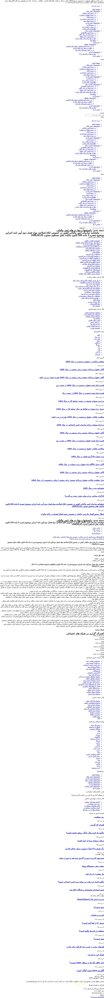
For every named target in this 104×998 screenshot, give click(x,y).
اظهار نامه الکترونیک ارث (91, 244)
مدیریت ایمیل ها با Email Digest (90, 899)
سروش (97, 354)
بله (99, 348)
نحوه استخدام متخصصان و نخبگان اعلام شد (86, 890)
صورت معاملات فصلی (92, 250)
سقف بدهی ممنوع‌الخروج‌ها (93, 866)
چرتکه (98, 741)
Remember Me (97, 993)
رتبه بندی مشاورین (93, 804)
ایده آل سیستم (95, 739)
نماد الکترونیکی (95, 304)
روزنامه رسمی (95, 322)
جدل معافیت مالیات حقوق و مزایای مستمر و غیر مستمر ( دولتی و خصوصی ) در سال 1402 (67, 480)
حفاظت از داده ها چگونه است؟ (91, 931)
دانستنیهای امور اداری (93, 23)
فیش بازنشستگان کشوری (91, 686)
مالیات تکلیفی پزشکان (92, 272)
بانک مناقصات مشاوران (92, 806)
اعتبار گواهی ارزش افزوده (91, 260)
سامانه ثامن (96, 252)
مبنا (99, 752)
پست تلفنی (96, 716)
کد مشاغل (96, 671)
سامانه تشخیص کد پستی (91, 709)
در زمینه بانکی (91, 17)
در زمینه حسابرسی (89, 21)
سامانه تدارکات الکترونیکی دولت (89, 288)
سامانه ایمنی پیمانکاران (92, 292)
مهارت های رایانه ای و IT (87, 54)
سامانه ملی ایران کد (93, 284)
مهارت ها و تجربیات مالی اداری (85, 38)
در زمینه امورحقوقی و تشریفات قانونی (79, 46)
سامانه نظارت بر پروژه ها (91, 810)
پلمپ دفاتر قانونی (94, 320)
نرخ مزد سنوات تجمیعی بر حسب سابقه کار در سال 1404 (81, 401)
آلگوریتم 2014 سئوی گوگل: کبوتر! (90, 970)
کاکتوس (97, 737)
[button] (52, 59)
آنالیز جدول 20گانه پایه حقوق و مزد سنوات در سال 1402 (81, 464)
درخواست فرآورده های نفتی (90, 298)
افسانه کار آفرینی (97, 825)
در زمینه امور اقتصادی (88, 33)
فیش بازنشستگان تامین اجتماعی (89, 684)
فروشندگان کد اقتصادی (92, 270)
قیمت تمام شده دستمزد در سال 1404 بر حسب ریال (83, 393)
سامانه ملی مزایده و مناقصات (90, 282)
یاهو (98, 335)
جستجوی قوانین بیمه (93, 661)
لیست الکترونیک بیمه (93, 669)
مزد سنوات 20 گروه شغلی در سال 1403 (87, 456)
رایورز (98, 742)
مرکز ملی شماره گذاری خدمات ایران (87, 286)
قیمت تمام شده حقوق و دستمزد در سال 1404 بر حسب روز (80, 385)
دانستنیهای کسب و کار (92, 31)
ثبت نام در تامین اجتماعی (91, 665)
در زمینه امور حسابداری (88, 19)
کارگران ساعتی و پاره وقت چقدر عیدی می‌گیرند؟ (84, 496)
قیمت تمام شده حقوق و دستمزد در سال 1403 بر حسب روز (80, 441)
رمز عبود (101, 991)
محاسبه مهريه (95, 328)
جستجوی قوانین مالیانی (92, 241)
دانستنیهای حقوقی (90, 44)
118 (98, 718)
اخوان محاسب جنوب (93, 754)
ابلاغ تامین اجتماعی (93, 673)
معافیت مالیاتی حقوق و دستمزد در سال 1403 (85, 449)
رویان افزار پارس (94, 756)
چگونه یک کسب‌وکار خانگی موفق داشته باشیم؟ (85, 833)
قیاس (98, 764)
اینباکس (97, 343)
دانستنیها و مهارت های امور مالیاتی (74, 230)
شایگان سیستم (95, 729)
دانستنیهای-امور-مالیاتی (92, 786)
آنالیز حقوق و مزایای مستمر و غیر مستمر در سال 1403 (82, 433)
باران (98, 766)
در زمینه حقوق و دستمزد (87, 15)
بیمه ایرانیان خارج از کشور (91, 682)
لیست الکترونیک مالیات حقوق (90, 262)
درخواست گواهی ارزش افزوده (89, 258)
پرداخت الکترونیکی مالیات (91, 264)
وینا (99, 760)
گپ (99, 350)
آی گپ (97, 352)
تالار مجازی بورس (94, 302)
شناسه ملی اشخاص (93, 707)
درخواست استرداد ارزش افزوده (89, 256)
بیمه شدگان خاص (94, 688)
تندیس (98, 758)
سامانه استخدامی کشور (92, 703)
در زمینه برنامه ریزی (89, 27)
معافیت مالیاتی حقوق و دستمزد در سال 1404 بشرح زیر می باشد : (77, 417)
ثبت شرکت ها (95, 324)
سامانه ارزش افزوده (93, 254)
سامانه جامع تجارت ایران (91, 290)
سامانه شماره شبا (94, 705)
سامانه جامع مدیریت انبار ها (90, 294)
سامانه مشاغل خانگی (93, 678)
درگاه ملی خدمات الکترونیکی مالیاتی (87, 242)
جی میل (97, 337)
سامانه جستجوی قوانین (92, 312)
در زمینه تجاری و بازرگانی (87, 34)
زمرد (98, 750)
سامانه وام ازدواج (94, 694)
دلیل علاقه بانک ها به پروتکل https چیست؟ (87, 963)
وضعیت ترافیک (95, 712)
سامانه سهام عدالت (93, 692)
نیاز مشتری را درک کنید (94, 874)
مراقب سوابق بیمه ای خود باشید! (90, 841)
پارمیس (97, 746)
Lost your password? (97, 997)
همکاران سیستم (94, 727)
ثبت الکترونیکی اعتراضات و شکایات (88, 246)
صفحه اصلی (96, 9)
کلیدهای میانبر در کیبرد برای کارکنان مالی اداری (85, 947)
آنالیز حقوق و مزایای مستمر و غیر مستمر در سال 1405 (82, 369)
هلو (99, 731)
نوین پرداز (96, 748)
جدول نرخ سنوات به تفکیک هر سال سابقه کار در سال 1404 (80, 409)
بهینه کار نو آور (95, 725)
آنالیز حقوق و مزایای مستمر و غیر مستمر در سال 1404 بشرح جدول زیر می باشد (71, 377)
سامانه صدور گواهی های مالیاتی (89, 274)
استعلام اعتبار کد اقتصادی (91, 268)
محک (98, 744)
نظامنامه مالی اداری (89, 29)
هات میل (97, 339)
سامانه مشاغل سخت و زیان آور (89, 676)
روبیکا (98, 345)
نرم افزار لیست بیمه (93, 663)
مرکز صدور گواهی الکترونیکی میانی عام (86, 280)
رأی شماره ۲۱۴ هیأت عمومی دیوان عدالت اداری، (84, 849)
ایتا (99, 346)
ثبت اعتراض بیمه (94, 675)
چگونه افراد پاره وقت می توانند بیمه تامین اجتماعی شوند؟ (81, 882)
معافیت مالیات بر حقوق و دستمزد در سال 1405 (85, 362)
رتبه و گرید (96, 42)
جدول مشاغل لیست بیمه (91, 680)
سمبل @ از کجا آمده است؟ (93, 923)
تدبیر (98, 733)
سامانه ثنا (97, 318)
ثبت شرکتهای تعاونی (93, 326)
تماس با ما (96, 56)
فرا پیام (97, 762)
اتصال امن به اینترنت (96, 955)
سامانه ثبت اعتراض (93, 266)
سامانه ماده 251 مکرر (92, 248)
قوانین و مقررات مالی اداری (82, 48)
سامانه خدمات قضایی (92, 316)
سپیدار (98, 735)
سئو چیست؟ (99, 907)
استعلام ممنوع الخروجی (92, 314)
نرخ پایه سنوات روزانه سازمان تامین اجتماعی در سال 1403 (80, 425)
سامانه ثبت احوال (94, 711)
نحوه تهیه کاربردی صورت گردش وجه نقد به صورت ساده (81, 858)
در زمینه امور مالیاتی (89, 13)
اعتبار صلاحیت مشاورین (92, 808)
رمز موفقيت (99, 817)
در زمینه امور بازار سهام (88, 36)
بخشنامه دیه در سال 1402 (93, 488)
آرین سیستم (96, 768)
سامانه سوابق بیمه (94, 667)
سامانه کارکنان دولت (93, 701)
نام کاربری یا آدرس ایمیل (95, 988)
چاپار (98, 341)
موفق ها (93, 40)
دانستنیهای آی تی (94, 52)
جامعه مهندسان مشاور (92, 802)
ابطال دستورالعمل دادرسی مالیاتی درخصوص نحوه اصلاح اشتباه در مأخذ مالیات (72, 514)
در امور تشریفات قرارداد (83, 50)
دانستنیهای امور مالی (93, 11)
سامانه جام (96, 306)
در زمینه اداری (91, 25)
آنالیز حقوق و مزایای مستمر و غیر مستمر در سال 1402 (82, 472)
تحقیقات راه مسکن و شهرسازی (89, 296)
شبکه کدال (96, 300)
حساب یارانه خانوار (93, 690)
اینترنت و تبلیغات (97, 915)
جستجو (82, 228)
